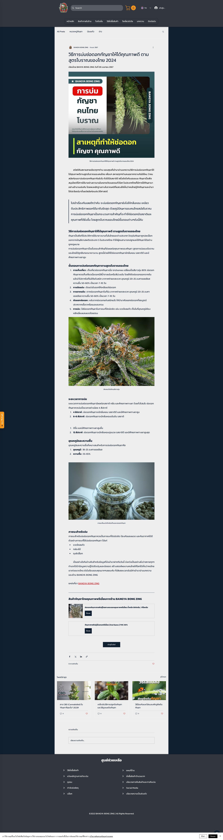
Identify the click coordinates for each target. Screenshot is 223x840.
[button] (131, 7)
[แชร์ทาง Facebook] (70, 656)
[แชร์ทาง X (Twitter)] (75, 656)
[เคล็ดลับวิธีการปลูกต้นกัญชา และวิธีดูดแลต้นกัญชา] (111, 690)
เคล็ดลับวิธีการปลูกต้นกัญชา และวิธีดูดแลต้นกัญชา (110, 706)
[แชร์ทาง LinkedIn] (81, 656)
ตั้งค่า (203, 836)
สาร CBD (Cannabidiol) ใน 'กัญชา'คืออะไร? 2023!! (71, 706)
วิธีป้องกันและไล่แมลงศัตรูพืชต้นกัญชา (148, 706)
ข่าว (100, 31)
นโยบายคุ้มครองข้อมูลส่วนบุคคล (101, 836)
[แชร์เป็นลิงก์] (87, 656)
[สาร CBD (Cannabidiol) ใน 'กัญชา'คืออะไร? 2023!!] (74, 690)
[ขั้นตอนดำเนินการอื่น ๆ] (153, 47)
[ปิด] (220, 836)
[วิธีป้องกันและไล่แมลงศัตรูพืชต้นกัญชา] (149, 690)
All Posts (61, 31)
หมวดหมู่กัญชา (76, 31)
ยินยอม (212, 836)
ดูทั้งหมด (163, 677)
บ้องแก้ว (90, 31)
